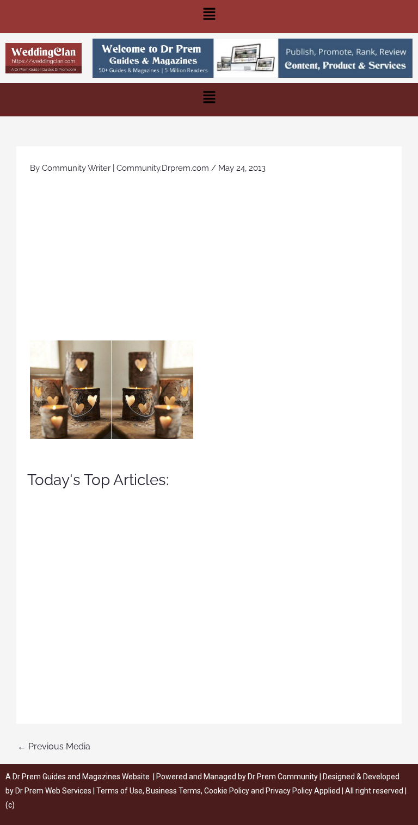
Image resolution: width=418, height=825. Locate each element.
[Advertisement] (209, 259)
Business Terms (173, 790)
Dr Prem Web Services (53, 790)
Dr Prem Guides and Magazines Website (81, 776)
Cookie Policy (227, 790)
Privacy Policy (289, 790)
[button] (209, 16)
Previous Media (53, 746)
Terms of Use (119, 790)
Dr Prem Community (283, 776)
